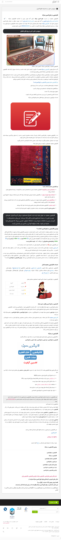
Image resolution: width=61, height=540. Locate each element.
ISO (28, 239)
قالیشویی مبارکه (45, 24)
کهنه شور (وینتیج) (16, 268)
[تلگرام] (16, 528)
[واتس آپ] (21, 528)
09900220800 (25, 26)
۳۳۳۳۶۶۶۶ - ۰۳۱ (55, 528)
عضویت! (35, 512)
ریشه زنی (52, 270)
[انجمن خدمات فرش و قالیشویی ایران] (5, 509)
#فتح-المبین (54, 433)
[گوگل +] (7, 528)
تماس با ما (51, 522)
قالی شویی (55, 248)
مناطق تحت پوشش (52, 437)
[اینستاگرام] (12, 528)
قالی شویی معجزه (54, 317)
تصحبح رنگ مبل (45, 273)
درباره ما (57, 522)
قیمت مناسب (52, 205)
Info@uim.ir (53, 536)
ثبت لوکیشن (52, 378)
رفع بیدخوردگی (27, 270)
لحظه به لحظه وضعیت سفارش (44, 384)
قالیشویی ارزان (25, 476)
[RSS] (3, 531)
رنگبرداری (39, 268)
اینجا (38, 443)
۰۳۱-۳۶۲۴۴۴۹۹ (8, 2)
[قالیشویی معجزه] (55, 2)
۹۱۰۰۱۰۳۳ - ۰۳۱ (45, 531)
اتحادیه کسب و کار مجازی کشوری (50, 21)
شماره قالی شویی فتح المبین (51, 476)
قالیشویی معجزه (6, 523)
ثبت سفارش (53, 502)
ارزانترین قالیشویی (32, 476)
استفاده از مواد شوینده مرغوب (48, 195)
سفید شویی (33, 268)
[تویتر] (3, 528)
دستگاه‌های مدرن (51, 200)
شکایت (45, 522)
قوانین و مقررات (39, 522)
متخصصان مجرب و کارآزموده (48, 190)
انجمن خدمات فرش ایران (28, 21)
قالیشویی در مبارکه (45, 69)
